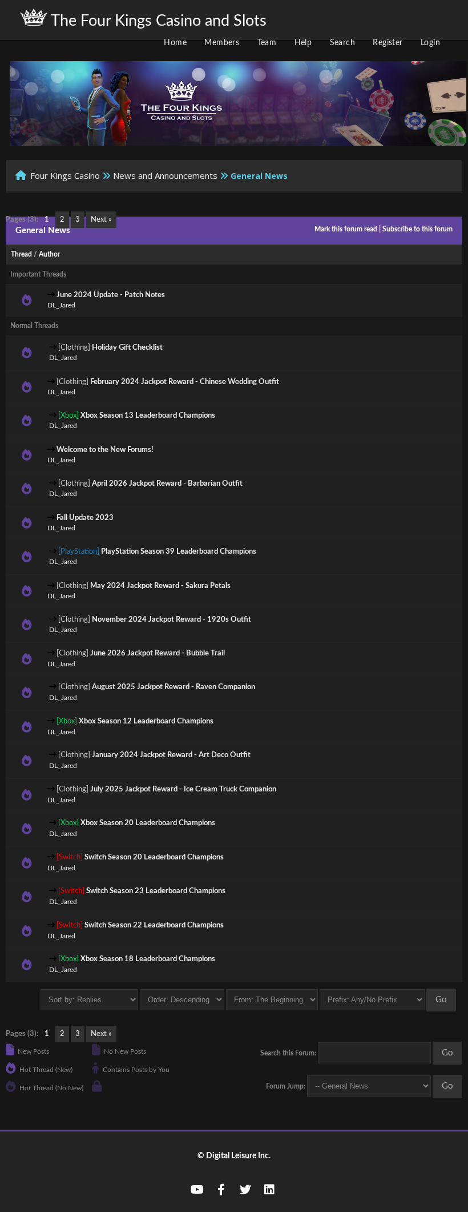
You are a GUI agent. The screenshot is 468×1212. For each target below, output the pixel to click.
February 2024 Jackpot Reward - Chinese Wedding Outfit (184, 382)
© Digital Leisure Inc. (234, 1156)
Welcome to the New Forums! (105, 450)
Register (387, 43)
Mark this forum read (345, 229)
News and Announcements (165, 175)
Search (342, 43)
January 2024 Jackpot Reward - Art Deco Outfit (171, 755)
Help (303, 43)
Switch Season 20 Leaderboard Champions (154, 857)
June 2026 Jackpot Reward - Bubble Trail (157, 653)
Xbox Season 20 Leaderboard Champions (147, 823)
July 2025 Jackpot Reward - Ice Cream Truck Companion (183, 789)
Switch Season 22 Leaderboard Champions (154, 925)
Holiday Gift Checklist (127, 347)
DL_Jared (61, 305)
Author (49, 254)
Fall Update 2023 (85, 518)
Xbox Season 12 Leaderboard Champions (146, 721)
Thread (21, 254)
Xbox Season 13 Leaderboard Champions (147, 415)
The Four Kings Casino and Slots (157, 21)
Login (430, 43)
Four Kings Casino (65, 175)
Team (267, 43)
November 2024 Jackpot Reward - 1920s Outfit (171, 619)
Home (175, 43)
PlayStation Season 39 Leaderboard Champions (178, 551)
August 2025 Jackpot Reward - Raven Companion (173, 687)
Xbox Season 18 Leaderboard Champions (147, 959)
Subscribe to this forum (417, 229)
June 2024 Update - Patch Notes (111, 295)
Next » (101, 219)
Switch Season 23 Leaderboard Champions (155, 891)
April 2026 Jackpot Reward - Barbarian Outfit (167, 483)
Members (221, 43)
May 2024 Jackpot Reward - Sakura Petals (160, 586)
